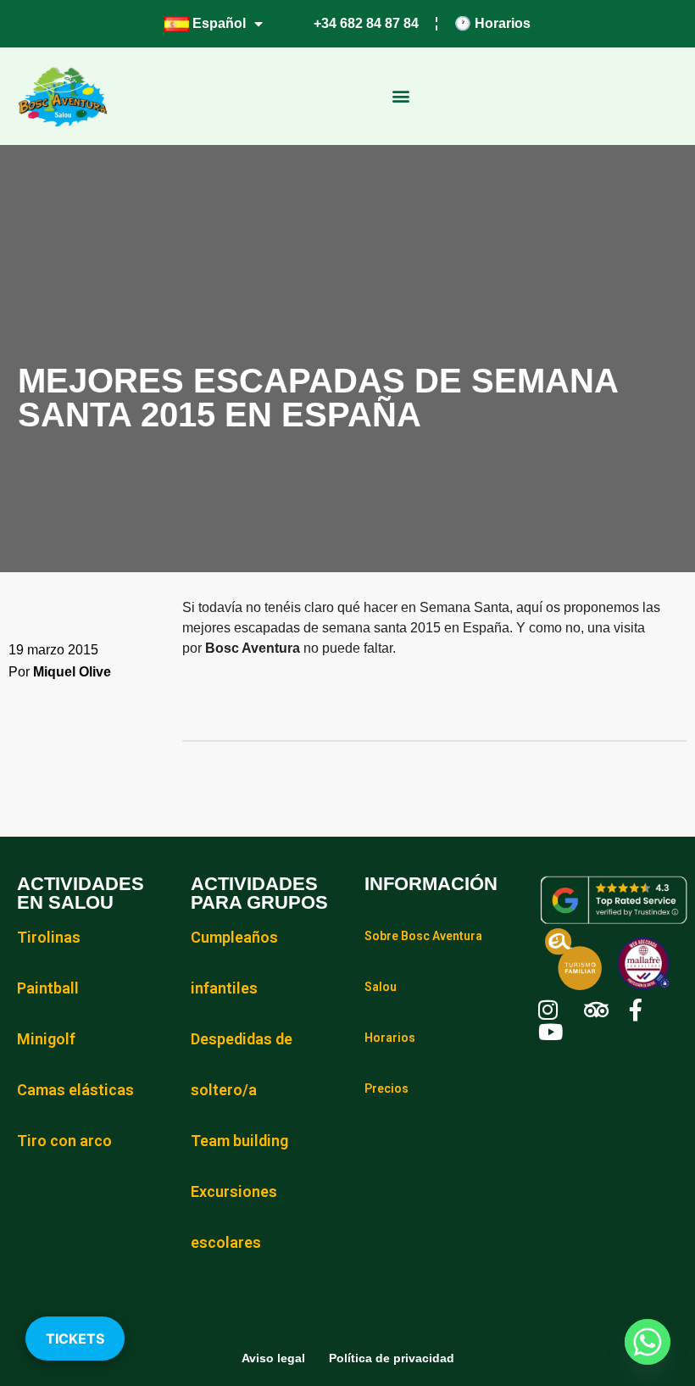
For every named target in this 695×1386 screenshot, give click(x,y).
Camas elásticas (75, 1090)
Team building (239, 1140)
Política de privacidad (391, 1358)
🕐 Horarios (492, 23)
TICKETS (75, 1338)
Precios (386, 1088)
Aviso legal (273, 1358)
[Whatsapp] (647, 1342)
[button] (401, 96)
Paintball (48, 988)
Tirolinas (49, 937)
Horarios (389, 1037)
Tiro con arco (66, 1140)
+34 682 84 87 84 (366, 23)
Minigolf (46, 1039)
